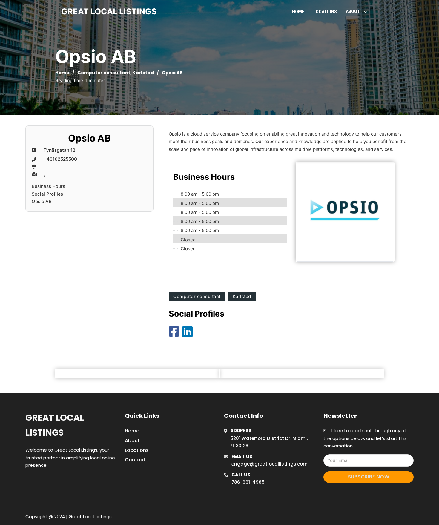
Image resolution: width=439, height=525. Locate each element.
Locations (325, 11)
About (132, 440)
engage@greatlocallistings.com (269, 464)
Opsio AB (42, 201)
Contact (135, 459)
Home (298, 11)
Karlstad (143, 73)
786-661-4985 (248, 482)
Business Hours (48, 186)
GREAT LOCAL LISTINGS (109, 11)
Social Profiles (47, 194)
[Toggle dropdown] (365, 12)
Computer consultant (103, 73)
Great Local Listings (54, 425)
